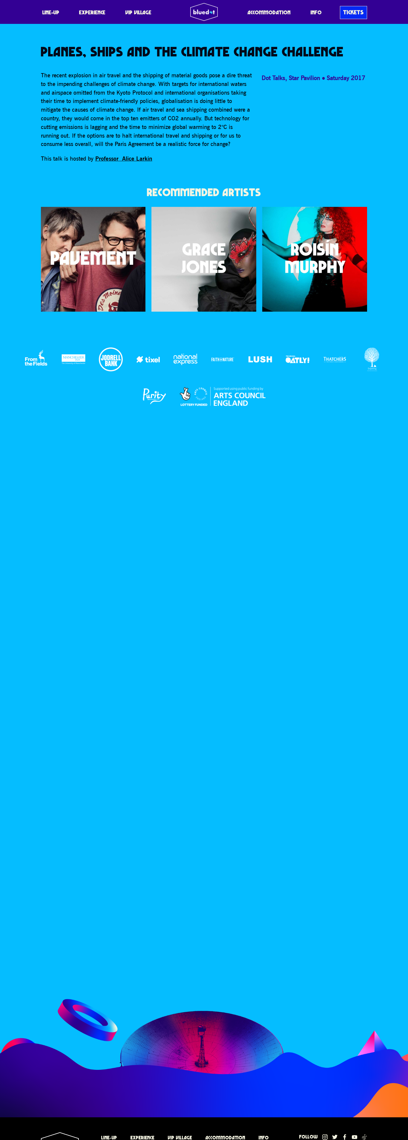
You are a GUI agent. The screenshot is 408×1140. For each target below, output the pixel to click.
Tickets (353, 12)
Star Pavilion (304, 77)
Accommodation (269, 12)
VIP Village (138, 12)
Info (316, 12)
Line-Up (50, 12)
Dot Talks (273, 77)
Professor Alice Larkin (123, 158)
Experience (92, 12)
